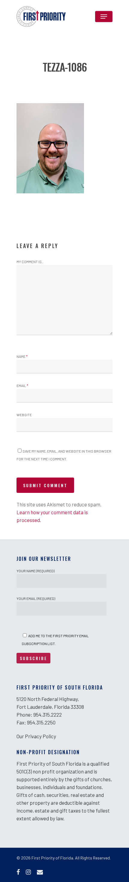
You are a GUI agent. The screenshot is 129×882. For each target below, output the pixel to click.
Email (22, 385)
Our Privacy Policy (36, 736)
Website (24, 415)
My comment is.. (30, 262)
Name (22, 356)
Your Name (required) (35, 571)
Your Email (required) (35, 598)
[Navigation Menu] (103, 17)
